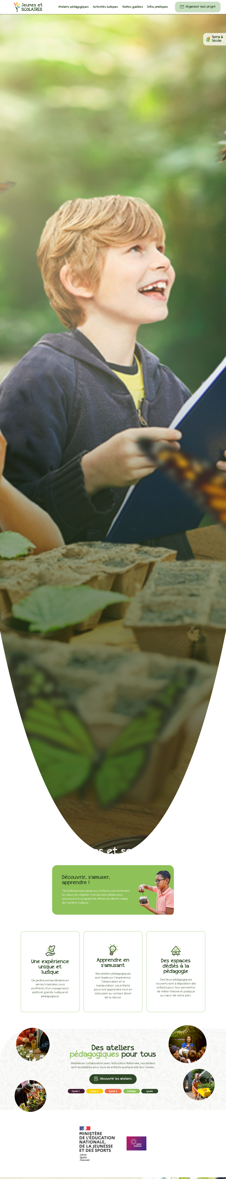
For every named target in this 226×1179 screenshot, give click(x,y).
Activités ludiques (105, 7)
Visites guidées (132, 7)
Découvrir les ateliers (116, 1078)
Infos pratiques (157, 7)
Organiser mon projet (201, 6)
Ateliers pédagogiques (73, 7)
